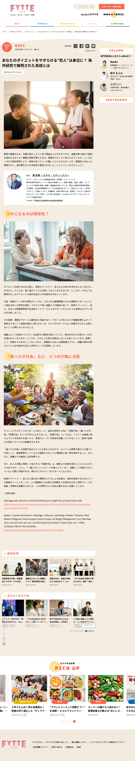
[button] (60, 721)
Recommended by (77, 631)
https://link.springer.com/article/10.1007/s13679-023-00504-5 (34, 530)
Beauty (92, 24)
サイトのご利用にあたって (57, 742)
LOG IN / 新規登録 (111, 7)
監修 (79, 747)
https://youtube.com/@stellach (49, 200)
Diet (17, 24)
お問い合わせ (56, 747)
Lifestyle (117, 24)
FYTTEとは (37, 742)
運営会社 (69, 747)
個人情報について (79, 742)
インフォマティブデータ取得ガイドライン (107, 742)
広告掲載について (40, 747)
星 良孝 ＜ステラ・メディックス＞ (51, 175)
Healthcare (67, 24)
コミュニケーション (13, 72)
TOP (4, 32)
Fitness (42, 24)
